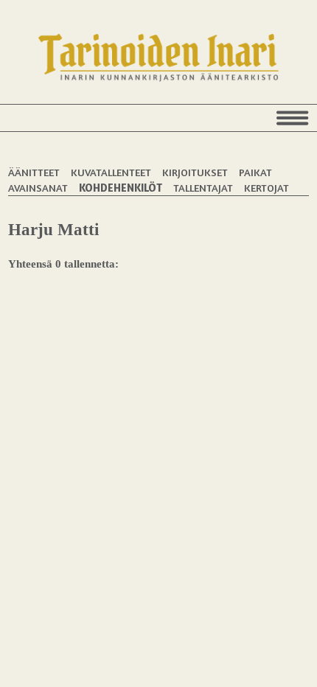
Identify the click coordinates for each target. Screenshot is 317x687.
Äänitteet (34, 172)
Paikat (255, 172)
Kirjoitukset (195, 172)
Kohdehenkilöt (120, 187)
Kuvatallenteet (111, 172)
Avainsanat (38, 187)
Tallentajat (203, 187)
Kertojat (266, 187)
